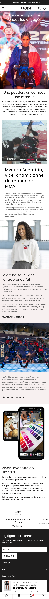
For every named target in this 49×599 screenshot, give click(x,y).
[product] (6, 595)
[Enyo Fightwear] (24, 8)
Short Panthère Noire (24, 587)
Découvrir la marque (13, 317)
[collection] (18, 595)
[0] (44, 8)
